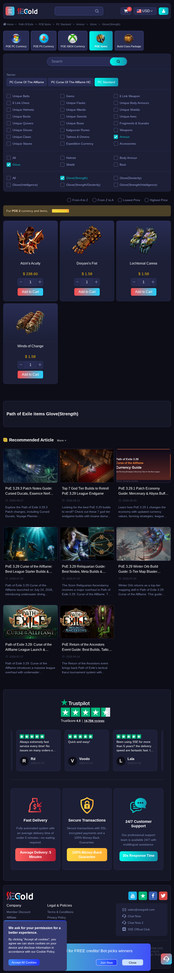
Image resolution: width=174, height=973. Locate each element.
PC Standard (65, 24)
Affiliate (11, 917)
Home (12, 24)
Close (132, 962)
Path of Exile (28, 24)
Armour (82, 24)
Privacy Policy (56, 917)
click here (60, 211)
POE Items (46, 24)
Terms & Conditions (60, 912)
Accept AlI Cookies (24, 962)
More (61, 440)
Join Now (106, 962)
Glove (95, 24)
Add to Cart (30, 292)
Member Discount (18, 912)
